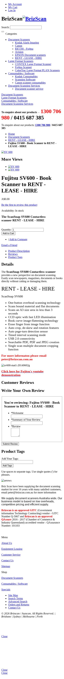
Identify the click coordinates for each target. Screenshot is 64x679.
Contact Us (7, 560)
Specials (5, 589)
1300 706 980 (42, 125)
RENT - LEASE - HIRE (21, 140)
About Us (6, 543)
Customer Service (10, 554)
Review (16, 426)
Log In (12, 10)
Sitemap (5, 566)
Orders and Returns (18, 604)
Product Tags (15, 257)
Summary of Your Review (25, 419)
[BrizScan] (34, 19)
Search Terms (15, 598)
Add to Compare (18, 239)
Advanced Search (17, 601)
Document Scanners (19, 137)
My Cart (12, 7)
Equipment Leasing (11, 548)
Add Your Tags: (9, 458)
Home (11, 133)
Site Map (13, 595)
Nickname (17, 413)
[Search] (2, 31)
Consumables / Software (14, 583)
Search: (5, 27)
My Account (15, 4)
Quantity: (6, 229)
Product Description (19, 251)
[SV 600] (13, 166)
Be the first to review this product (19, 204)
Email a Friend (9, 245)
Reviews (13, 254)
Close (4, 672)
